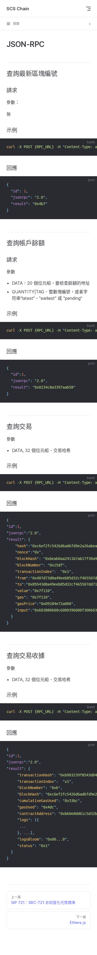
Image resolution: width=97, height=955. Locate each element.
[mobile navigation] (88, 8)
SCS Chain (17, 8)
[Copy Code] (88, 147)
